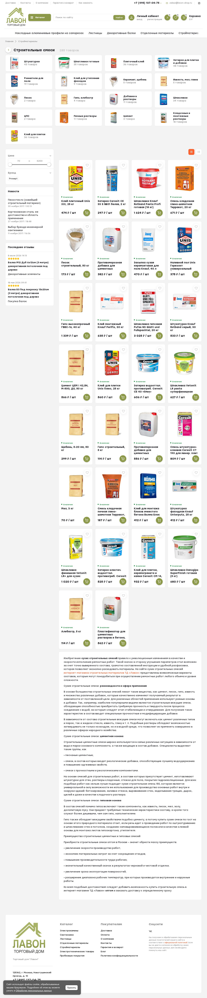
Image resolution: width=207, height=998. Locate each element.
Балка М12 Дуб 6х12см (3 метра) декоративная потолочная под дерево (28, 266)
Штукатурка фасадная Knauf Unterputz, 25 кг (181, 511)
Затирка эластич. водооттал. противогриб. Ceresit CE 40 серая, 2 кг (112, 575)
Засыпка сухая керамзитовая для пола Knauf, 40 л (146, 265)
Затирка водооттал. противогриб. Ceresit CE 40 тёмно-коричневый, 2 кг (148, 390)
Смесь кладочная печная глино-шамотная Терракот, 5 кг (111, 513)
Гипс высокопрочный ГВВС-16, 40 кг (75, 326)
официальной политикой (175, 943)
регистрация (154, 19)
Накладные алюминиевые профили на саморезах (49, 33)
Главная (9, 41)
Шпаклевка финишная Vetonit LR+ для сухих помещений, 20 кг (74, 575)
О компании (42, 3)
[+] (86, 212)
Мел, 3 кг (67, 508)
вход (139, 19)
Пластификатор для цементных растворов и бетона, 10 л (111, 636)
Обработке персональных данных (34, 990)
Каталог (40, 17)
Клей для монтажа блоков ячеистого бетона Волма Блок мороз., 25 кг (147, 513)
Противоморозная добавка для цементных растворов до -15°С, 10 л (147, 453)
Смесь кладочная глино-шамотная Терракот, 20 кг (182, 204)
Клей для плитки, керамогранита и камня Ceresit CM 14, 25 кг (148, 575)
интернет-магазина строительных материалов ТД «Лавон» (102, 672)
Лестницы (95, 33)
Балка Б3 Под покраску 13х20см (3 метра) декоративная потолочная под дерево (28, 293)
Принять (71, 987)
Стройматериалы (190, 33)
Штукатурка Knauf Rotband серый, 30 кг (183, 327)
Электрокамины (69, 930)
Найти (119, 17)
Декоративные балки (121, 33)
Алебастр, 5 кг (71, 631)
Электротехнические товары (77, 951)
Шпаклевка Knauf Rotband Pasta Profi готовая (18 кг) (147, 204)
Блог (103, 951)
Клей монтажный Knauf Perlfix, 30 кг (111, 326)
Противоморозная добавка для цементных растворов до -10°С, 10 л (111, 268)
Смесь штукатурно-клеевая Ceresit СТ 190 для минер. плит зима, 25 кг (184, 452)
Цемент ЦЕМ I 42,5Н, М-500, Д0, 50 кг (74, 387)
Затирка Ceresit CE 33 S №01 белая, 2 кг (112, 203)
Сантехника (67, 935)
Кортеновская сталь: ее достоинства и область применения (23, 215)
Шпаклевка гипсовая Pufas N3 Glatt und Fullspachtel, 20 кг (148, 327)
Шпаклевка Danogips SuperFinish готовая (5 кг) (184, 573)
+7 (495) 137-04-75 (146, 2)
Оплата (105, 935)
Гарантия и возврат (63, 3)
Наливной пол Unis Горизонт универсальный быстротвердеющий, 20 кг (184, 268)
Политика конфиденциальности (119, 955)
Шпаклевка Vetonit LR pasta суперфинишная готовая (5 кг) (183, 390)
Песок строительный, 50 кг (75, 264)
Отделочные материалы (157, 33)
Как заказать (86, 3)
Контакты (26, 3)
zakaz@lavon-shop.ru (180, 3)
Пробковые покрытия (72, 955)
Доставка (10, 3)
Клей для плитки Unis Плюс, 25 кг (109, 387)
